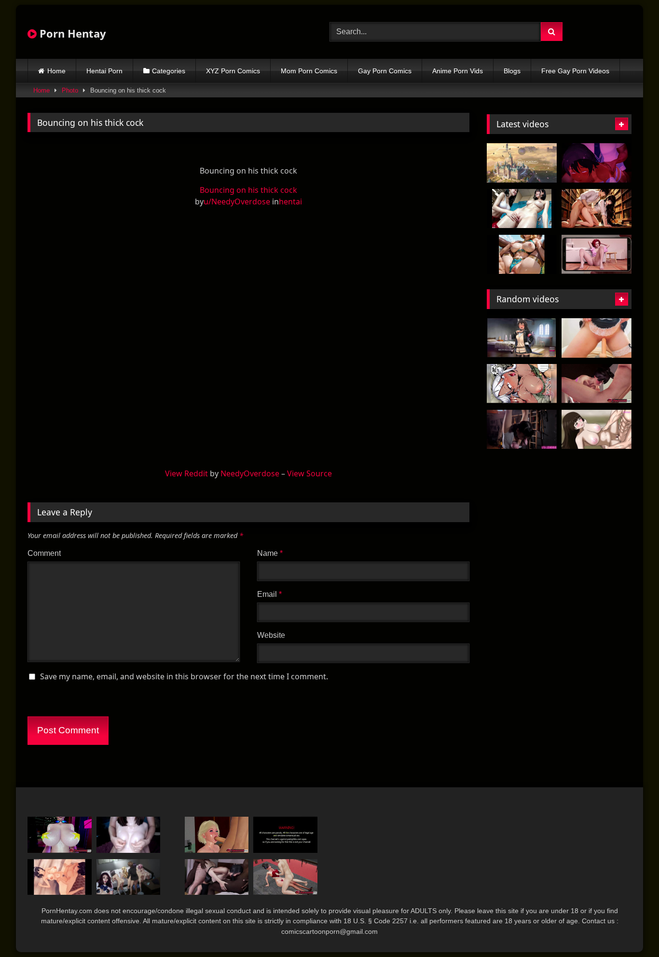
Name (270, 553)
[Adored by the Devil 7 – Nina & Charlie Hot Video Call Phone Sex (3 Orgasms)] (597, 254)
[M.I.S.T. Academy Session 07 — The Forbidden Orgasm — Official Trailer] (522, 163)
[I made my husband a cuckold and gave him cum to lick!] (217, 877)
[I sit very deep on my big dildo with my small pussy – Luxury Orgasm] (597, 338)
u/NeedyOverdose (237, 201)
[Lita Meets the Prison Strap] (522, 429)
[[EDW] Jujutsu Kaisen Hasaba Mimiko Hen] (597, 429)
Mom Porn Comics (309, 71)
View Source (309, 473)
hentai (290, 201)
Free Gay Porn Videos (575, 71)
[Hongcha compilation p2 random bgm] (59, 877)
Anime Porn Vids (457, 71)
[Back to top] (629, 928)
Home (56, 71)
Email (269, 594)
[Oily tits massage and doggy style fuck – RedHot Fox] (128, 835)
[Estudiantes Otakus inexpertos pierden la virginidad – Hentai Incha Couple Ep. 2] (128, 877)
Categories (168, 71)
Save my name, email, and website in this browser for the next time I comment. (184, 676)
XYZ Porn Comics (233, 71)
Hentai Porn (104, 71)
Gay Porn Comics (385, 71)
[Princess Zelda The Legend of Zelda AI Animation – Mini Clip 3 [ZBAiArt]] (522, 254)
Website (271, 635)
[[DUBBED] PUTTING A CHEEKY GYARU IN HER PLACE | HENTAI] (522, 384)
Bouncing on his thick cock (248, 190)
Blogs (512, 71)
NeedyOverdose (249, 473)
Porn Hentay (71, 33)
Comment (44, 553)
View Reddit (186, 473)
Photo (70, 90)
